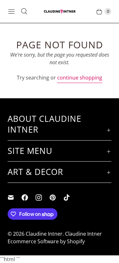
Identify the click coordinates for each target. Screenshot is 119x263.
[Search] (24, 11)
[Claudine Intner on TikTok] (70, 197)
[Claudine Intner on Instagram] (43, 197)
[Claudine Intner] (60, 11)
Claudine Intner (44, 233)
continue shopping (79, 77)
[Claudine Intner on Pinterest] (56, 197)
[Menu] (11, 11)
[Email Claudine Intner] (15, 197)
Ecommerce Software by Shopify (46, 241)
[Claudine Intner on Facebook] (29, 197)
